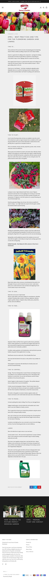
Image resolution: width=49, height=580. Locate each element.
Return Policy (29, 549)
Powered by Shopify (7, 576)
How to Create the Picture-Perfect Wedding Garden (12, 522)
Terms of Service (29, 551)
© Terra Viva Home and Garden (11, 574)
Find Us (27, 544)
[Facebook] (2, 564)
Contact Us (28, 542)
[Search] (43, 7)
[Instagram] (5, 564)
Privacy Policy (29, 547)
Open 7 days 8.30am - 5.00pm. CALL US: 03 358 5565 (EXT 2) (24, 1)
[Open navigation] (2, 7)
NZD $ (4, 571)
